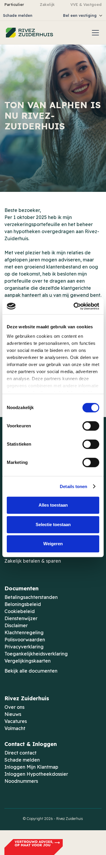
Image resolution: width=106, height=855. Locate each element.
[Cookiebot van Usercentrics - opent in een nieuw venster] (74, 306)
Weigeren (53, 543)
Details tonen (73, 486)
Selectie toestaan (53, 524)
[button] (69, 15)
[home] (29, 32)
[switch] (90, 426)
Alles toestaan (53, 505)
